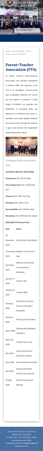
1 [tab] (21, 34)
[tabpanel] (21, 17)
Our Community (18, 51)
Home (8, 51)
